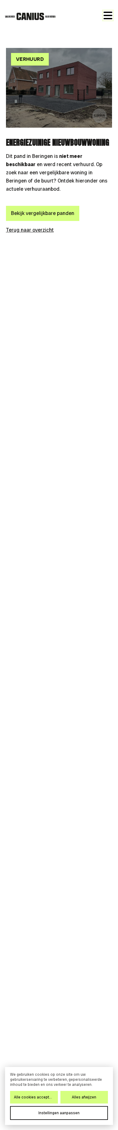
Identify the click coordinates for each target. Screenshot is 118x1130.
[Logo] (30, 16)
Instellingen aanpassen (59, 1113)
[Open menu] (108, 15)
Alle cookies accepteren (35, 1097)
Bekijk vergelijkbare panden (42, 213)
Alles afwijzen (84, 1097)
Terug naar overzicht (30, 230)
